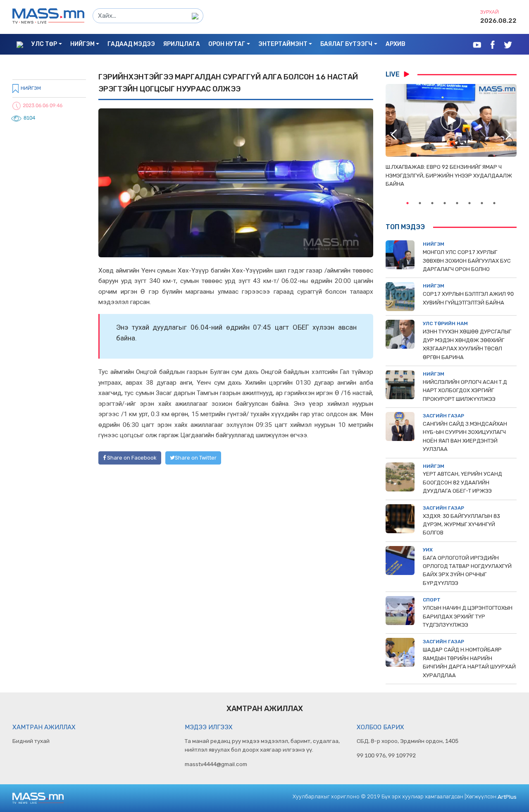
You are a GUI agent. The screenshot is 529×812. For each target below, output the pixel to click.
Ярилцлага (181, 44)
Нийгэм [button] (82, 44)
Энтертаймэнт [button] (282, 44)
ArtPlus (507, 796)
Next (508, 135)
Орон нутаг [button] (226, 44)
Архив (395, 44)
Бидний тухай (31, 741)
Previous (394, 135)
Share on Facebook (131, 458)
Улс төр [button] (44, 44)
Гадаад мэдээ (131, 44)
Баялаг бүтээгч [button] (346, 44)
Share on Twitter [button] (196, 458)
